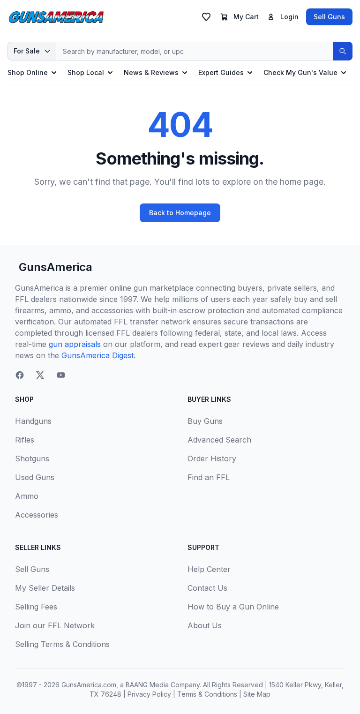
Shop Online (28, 72)
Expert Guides (221, 72)
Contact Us (207, 588)
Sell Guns (329, 17)
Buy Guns (205, 421)
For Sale (27, 51)
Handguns (33, 421)
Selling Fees (36, 606)
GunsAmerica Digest (97, 355)
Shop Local (86, 72)
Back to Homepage (180, 213)
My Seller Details (45, 588)
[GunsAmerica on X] (40, 375)
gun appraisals (75, 344)
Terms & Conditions (207, 694)
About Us (205, 625)
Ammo (26, 496)
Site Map (256, 694)
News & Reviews (151, 72)
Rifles (24, 439)
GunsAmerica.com (88, 685)
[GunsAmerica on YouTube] (61, 375)
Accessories (36, 514)
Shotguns (32, 458)
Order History (212, 458)
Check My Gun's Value (300, 72)
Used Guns (34, 477)
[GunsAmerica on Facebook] (19, 375)
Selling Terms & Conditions (62, 644)
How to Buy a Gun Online (233, 606)
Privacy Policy (149, 694)
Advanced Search (219, 439)
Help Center (209, 569)
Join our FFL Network (55, 625)
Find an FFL (209, 477)
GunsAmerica (55, 267)
